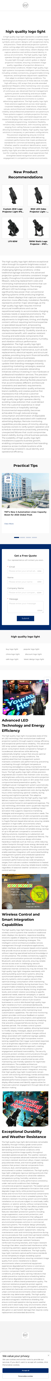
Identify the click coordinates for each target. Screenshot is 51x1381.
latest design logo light (34, 659)
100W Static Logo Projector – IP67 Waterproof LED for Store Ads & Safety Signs (38, 243)
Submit (25, 618)
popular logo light (31, 649)
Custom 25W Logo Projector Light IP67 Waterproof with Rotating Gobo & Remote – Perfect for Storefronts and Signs (13, 210)
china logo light (13, 654)
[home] (25, 5)
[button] (16, 537)
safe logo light (12, 659)
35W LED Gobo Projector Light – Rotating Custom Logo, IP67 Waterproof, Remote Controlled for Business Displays (38, 210)
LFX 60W (12, 241)
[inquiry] (47, 680)
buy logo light (12, 649)
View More (8, 524)
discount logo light (33, 654)
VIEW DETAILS (12, 195)
